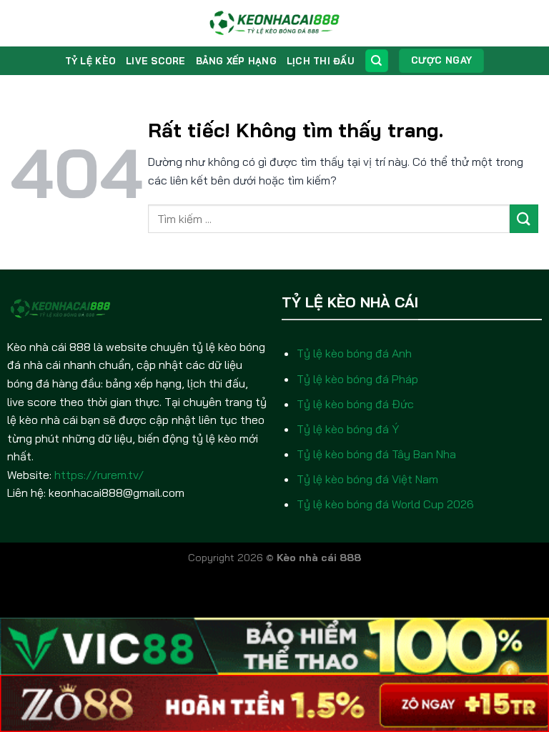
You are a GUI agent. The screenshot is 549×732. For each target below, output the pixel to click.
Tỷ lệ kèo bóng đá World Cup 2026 (385, 504)
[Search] (376, 61)
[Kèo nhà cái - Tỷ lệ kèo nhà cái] (274, 23)
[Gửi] (524, 218)
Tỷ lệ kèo (90, 60)
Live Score (156, 60)
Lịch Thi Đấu (320, 60)
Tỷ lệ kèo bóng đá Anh (354, 353)
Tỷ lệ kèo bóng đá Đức (355, 404)
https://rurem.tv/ (99, 475)
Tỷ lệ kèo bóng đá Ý (348, 429)
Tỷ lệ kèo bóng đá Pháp (357, 379)
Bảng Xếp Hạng (236, 60)
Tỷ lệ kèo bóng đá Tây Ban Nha (376, 454)
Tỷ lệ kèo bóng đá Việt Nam (367, 479)
